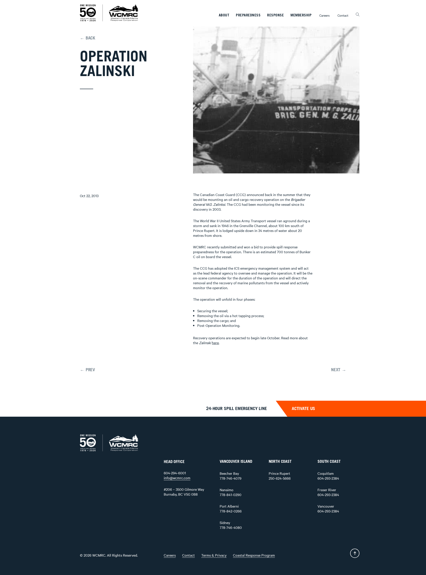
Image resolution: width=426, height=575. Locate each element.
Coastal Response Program (254, 555)
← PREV (87, 370)
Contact (342, 15)
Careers (324, 15)
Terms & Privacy (214, 555)
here (215, 342)
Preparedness (248, 15)
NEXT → (338, 370)
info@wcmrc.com (177, 477)
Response (275, 15)
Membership (301, 15)
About (224, 15)
